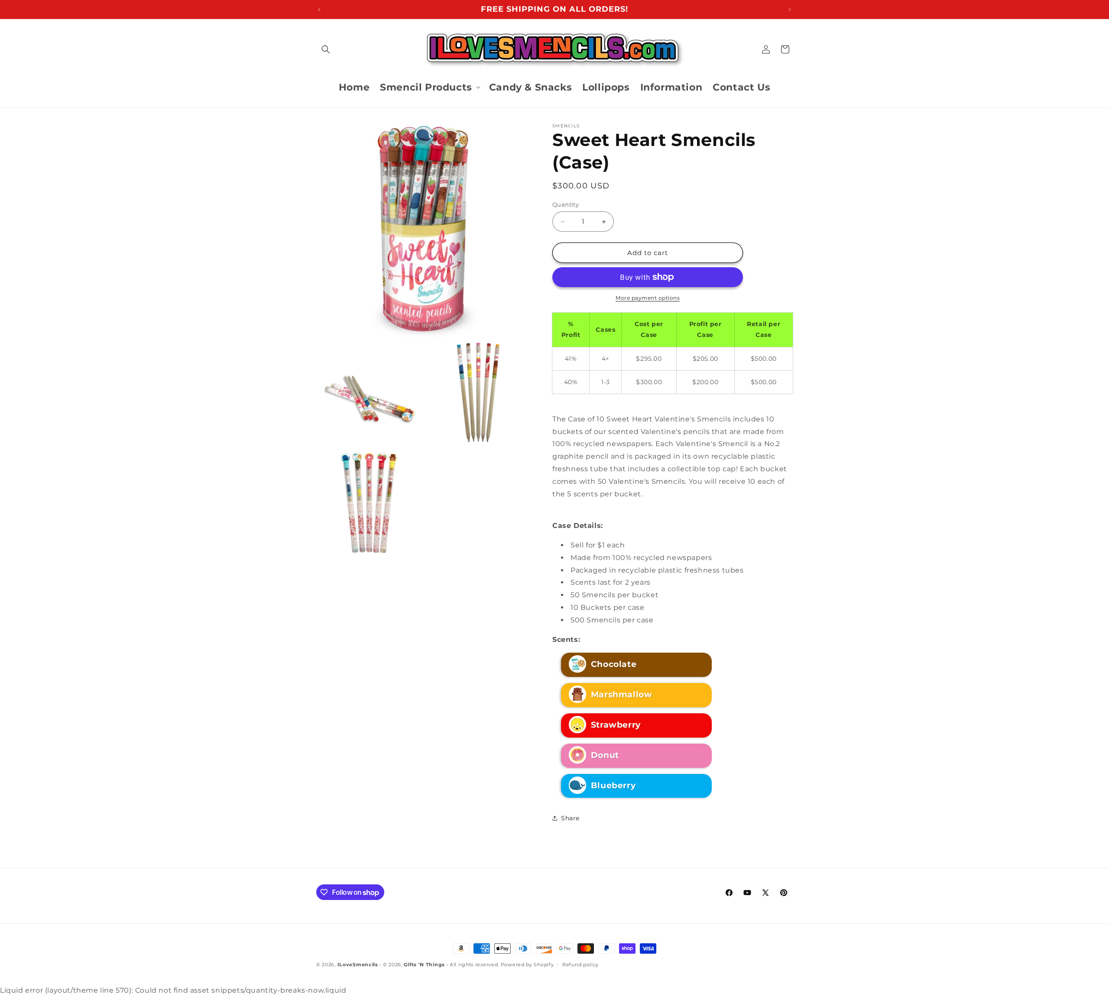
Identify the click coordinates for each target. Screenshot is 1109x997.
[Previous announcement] (319, 9)
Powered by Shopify (527, 964)
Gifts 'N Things (424, 964)
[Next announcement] (789, 9)
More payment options (648, 298)
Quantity (565, 204)
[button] (325, 49)
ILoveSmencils (357, 964)
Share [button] (570, 818)
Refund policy (580, 964)
